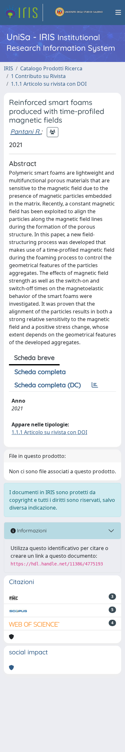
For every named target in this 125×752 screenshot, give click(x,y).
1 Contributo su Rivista (38, 76)
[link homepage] (23, 12)
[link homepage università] (79, 12)
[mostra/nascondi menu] (118, 12)
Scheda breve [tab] (34, 358)
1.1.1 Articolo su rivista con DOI (49, 83)
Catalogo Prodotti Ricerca (51, 68)
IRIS (8, 68)
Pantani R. (25, 131)
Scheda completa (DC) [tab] (47, 385)
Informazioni (31, 530)
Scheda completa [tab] (40, 372)
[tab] (95, 385)
